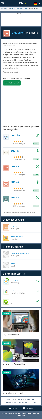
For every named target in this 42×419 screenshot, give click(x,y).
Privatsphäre (29, 399)
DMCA (19, 399)
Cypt (12, 291)
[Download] (37, 281)
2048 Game (23, 8)
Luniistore (14, 280)
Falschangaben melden (12, 72)
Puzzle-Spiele (14, 8)
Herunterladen (10, 83)
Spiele (7, 8)
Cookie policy (11, 402)
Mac (2, 8)
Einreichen (23, 402)
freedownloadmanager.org (22, 414)
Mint (12, 301)
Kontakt (33, 402)
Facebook (29, 408)
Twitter (14, 408)
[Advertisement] (21, 19)
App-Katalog (9, 399)
